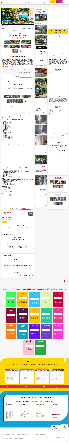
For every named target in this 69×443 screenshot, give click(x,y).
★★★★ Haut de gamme (39, 409)
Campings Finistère (23, 380)
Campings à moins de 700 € (10, 418)
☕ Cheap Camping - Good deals (40, 416)
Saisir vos (19, 247)
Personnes (45, 1)
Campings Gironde (23, 375)
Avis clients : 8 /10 (23, 416)
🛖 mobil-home (29, 28)
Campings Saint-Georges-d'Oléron (11, 381)
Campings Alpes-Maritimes (39, 377)
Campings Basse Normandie (54, 375)
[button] (67, 442)
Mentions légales (54, 409)
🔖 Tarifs (24, 28)
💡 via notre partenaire (25, 208)
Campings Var (38, 378)
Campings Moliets (8, 376)
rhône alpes (15, 30)
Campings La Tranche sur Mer (10, 380)
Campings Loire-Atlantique (24, 378)
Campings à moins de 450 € (10, 413)
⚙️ (32, 28)
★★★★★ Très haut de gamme (40, 410)
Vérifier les (11, 247)
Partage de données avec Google (56, 435)
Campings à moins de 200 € (9, 408)
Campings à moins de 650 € (9, 417)
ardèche (20, 30)
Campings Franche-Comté (54, 378)
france (11, 30)
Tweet (16, 76)
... (36, 411)
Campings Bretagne (53, 376)
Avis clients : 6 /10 (23, 414)
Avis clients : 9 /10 (23, 417)
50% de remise (23, 409)
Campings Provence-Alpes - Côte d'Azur (56, 381)
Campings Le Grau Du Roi (9, 377)
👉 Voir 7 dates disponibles (8, 66)
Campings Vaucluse (38, 380)
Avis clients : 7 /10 (23, 415)
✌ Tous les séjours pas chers (40, 415)
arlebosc (24, 30)
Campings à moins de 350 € (9, 411)
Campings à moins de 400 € (9, 412)
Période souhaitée (39, 1)
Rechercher (53, 2)
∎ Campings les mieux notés (25, 413)
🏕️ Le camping (20, 251)
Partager (14, 76)
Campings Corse (53, 377)
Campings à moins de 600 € (9, 416)
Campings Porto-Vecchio (9, 378)
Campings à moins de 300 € (9, 410)
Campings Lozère (38, 381)
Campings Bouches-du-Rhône (40, 379)
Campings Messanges (9, 375)
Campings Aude (38, 376)
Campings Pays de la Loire (54, 380)
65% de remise (23, 410)
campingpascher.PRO (39, 413)
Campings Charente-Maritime (25, 376)
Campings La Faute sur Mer (10, 379)
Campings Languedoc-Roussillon (55, 379)
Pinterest (18, 76)
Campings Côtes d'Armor (24, 381)
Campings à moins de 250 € (10, 409)
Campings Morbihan (24, 379)
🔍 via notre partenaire (25, 76)
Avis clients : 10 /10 (23, 418)
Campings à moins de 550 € (9, 415)
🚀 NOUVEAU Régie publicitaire (40, 412)
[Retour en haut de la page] (32, 77)
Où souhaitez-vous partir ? (28, 1)
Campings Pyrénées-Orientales (40, 375)
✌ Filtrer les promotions (24, 411)
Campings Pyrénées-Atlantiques (25, 377)
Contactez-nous (54, 410)
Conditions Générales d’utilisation (18, 438)
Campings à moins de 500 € (9, 414)
